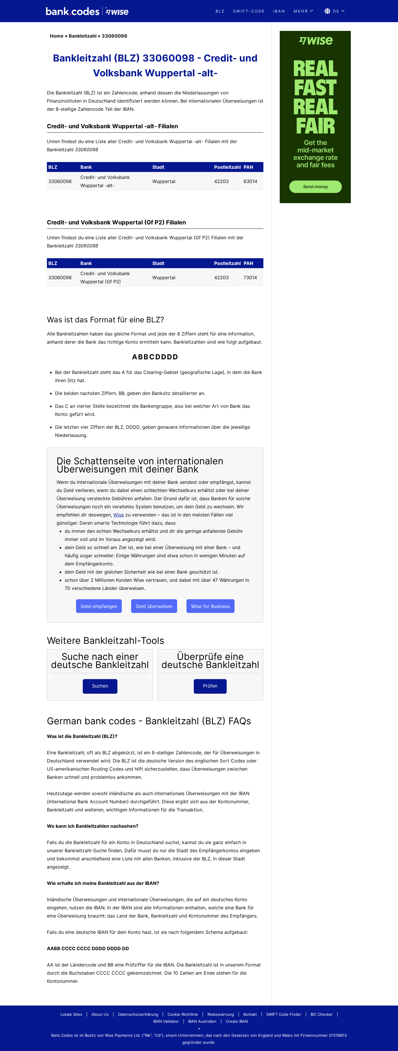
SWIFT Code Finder (283, 1014)
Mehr (301, 11)
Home (57, 36)
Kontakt (250, 1014)
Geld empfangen (99, 606)
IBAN (279, 11)
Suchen (100, 686)
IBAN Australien (202, 1021)
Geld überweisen (154, 606)
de (336, 11)
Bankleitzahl (82, 36)
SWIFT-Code (249, 11)
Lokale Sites (71, 1014)
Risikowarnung (220, 1014)
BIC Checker (322, 1014)
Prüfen (210, 686)
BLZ (220, 11)
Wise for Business (210, 606)
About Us (100, 1014)
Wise (118, 515)
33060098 (114, 36)
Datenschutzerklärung (138, 1014)
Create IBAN (237, 1021)
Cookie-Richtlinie (183, 1014)
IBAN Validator (166, 1021)
